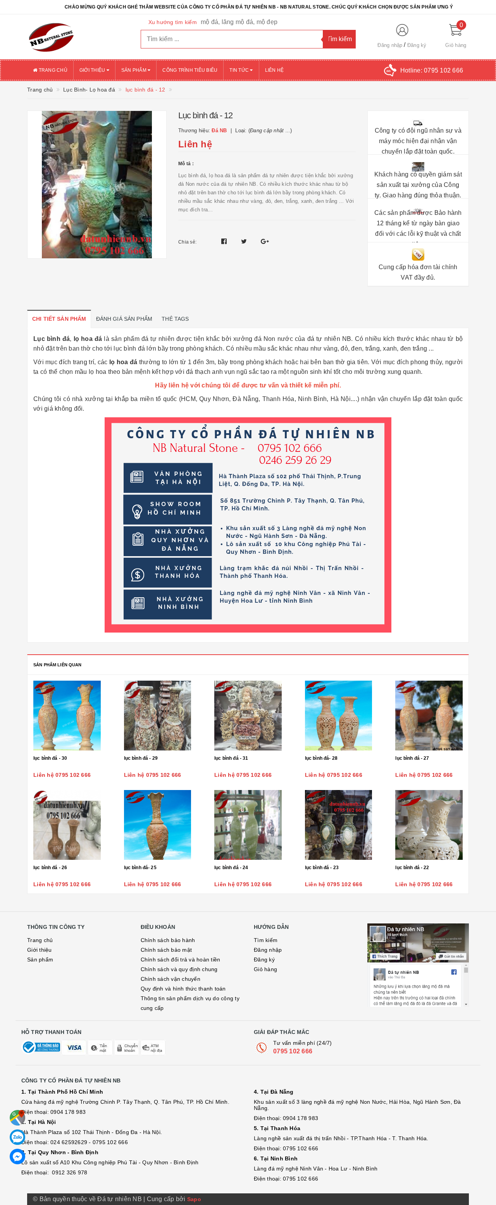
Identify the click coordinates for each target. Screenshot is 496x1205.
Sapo (194, 1199)
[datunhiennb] (78, 36)
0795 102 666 (292, 1051)
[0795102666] (17, 1156)
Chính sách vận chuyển (170, 979)
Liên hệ (274, 70)
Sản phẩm (134, 70)
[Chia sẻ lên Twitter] (245, 241)
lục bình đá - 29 (141, 758)
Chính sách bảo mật (166, 950)
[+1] (265, 241)
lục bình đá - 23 (322, 867)
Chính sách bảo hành (168, 940)
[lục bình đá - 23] (338, 825)
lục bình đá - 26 (50, 867)
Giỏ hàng (265, 969)
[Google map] (17, 1117)
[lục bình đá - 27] (429, 715)
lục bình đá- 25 (140, 867)
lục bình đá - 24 (231, 867)
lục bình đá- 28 (321, 758)
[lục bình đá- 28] (338, 715)
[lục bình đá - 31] (248, 715)
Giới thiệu (93, 70)
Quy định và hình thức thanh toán (183, 988)
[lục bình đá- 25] (157, 825)
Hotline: (431, 70)
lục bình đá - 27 (412, 758)
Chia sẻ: (187, 242)
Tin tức (239, 70)
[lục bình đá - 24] (248, 825)
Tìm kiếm (265, 940)
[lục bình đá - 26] (67, 825)
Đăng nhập (389, 45)
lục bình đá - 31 (231, 758)
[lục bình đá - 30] (67, 715)
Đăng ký (417, 45)
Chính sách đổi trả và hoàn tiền (180, 959)
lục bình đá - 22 (412, 867)
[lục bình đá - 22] (429, 825)
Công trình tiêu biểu (189, 70)
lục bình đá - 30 (50, 758)
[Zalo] (17, 1137)
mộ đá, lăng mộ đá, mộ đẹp (239, 22)
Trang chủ (52, 70)
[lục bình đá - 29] (157, 715)
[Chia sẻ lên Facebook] (225, 241)
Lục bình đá (51, 338)
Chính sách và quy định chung (179, 969)
